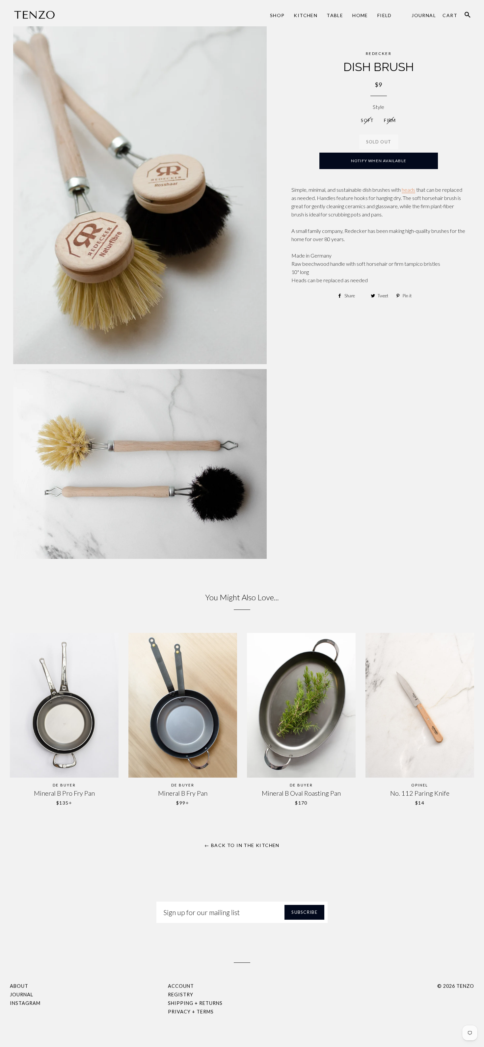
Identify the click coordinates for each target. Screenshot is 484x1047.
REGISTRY (180, 994)
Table (335, 15)
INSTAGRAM (25, 1003)
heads (408, 190)
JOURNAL (21, 994)
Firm (390, 120)
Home (360, 15)
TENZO (465, 986)
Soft (367, 120)
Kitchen (305, 15)
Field (384, 15)
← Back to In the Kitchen (242, 845)
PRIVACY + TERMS (191, 1011)
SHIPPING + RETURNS (195, 1003)
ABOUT (19, 986)
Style (378, 107)
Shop (277, 15)
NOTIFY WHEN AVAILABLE (378, 160)
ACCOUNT (181, 986)
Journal (424, 15)
